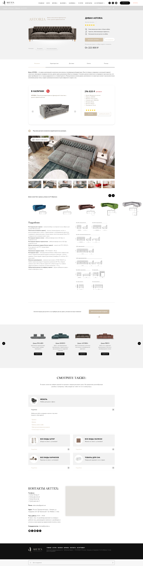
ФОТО (48, 3)
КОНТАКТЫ (88, 3)
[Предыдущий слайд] (3, 343)
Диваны (34, 422)
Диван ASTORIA (82, 343)
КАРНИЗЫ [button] (72, 3)
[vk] (113, 3)
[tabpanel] (71, 77)
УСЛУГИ (80, 3)
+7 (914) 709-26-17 (33, 495)
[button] (125, 2)
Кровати (34, 419)
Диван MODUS (60, 343)
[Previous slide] (109, 195)
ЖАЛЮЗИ (60, 547)
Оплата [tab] (89, 63)
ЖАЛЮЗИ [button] (63, 3)
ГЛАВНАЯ (41, 3)
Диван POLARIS (38, 343)
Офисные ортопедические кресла (41, 427)
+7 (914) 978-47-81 (33, 499)
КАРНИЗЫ (66, 547)
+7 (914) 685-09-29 (34, 497)
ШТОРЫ (54, 547)
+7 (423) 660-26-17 (34, 501)
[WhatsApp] (29, 531)
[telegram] (110, 3)
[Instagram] (35, 531)
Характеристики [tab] (54, 63)
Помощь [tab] (106, 63)
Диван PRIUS (105, 343)
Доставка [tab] (71, 63)
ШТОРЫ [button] (54, 3)
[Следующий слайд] (139, 343)
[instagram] (116, 3)
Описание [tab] (37, 63)
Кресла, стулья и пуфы (37, 424)
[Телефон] (32, 531)
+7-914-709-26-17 (107, 8)
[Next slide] (113, 195)
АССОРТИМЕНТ (81, 547)
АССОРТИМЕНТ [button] (99, 3)
